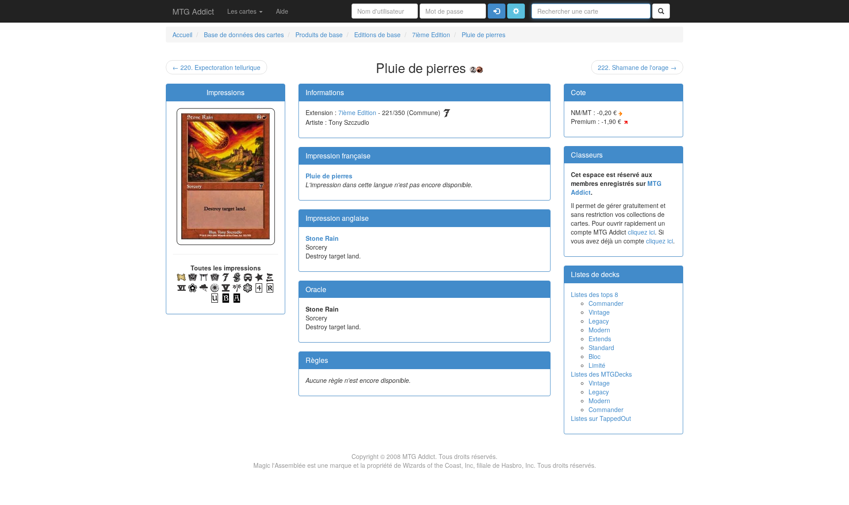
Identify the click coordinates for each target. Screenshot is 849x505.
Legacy (599, 320)
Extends (600, 338)
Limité (597, 365)
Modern (599, 329)
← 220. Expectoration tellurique (216, 67)
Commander (606, 303)
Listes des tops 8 (594, 294)
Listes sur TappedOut (601, 418)
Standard (601, 347)
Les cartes (242, 11)
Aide (282, 11)
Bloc (594, 356)
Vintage (599, 312)
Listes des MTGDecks (601, 374)
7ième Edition (357, 112)
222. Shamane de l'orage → (637, 67)
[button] (516, 11)
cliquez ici (641, 231)
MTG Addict (193, 11)
